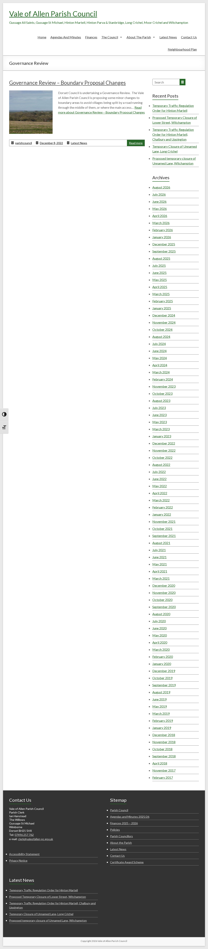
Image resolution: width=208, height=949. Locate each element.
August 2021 (161, 543)
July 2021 (159, 550)
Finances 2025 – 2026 (124, 823)
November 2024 (164, 322)
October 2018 (162, 749)
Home (42, 37)
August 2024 (161, 336)
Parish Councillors (121, 836)
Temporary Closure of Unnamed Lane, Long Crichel (41, 914)
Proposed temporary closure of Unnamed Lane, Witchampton (48, 920)
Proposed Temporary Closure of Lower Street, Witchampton (47, 896)
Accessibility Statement (24, 854)
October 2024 (162, 329)
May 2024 (159, 358)
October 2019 (162, 678)
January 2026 (161, 237)
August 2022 (161, 464)
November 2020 (164, 592)
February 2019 (162, 720)
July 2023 (159, 408)
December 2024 (163, 315)
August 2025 (161, 258)
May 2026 (159, 208)
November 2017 (164, 770)
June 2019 (159, 699)
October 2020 (162, 600)
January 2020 (161, 664)
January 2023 (161, 436)
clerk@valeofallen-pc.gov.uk (35, 839)
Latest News (168, 37)
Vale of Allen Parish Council (53, 13)
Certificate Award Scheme (127, 862)
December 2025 (163, 244)
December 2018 (163, 735)
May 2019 (159, 706)
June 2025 (159, 272)
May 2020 (159, 635)
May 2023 (159, 422)
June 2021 (159, 557)
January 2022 (161, 514)
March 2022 (161, 500)
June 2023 (159, 415)
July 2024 (159, 344)
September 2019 (164, 685)
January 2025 (161, 308)
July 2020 (159, 621)
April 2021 (159, 571)
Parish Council (119, 810)
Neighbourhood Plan (182, 49)
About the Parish (139, 37)
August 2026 (161, 187)
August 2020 (161, 614)
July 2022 (159, 472)
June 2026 (159, 201)
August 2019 (161, 692)
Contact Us (189, 37)
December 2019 (163, 671)
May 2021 (159, 564)
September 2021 (164, 536)
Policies (115, 829)
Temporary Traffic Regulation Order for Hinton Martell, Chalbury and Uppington (173, 134)
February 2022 (162, 507)
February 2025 (162, 301)
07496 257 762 (24, 834)
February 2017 (162, 777)
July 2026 (159, 194)
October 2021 (162, 528)
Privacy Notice (18, 860)
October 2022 (162, 457)
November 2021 (164, 521)
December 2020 (163, 585)
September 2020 (164, 607)
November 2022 (164, 450)
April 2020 (159, 642)
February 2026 (162, 230)
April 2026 (159, 216)
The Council (109, 37)
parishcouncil (23, 143)
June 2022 (159, 479)
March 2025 (161, 294)
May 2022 (159, 486)
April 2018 (159, 763)
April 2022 (159, 493)
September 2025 (164, 251)
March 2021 (161, 578)
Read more (136, 143)
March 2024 (161, 372)
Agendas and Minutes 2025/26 (129, 816)
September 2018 (164, 756)
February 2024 (162, 379)
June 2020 (159, 628)
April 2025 (159, 287)
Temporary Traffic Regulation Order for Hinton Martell (43, 890)
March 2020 (161, 649)
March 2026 (161, 223)
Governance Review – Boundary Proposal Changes (67, 82)
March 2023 (161, 429)
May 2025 (159, 280)
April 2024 (159, 365)
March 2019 (161, 713)
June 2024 (159, 351)
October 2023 (162, 393)
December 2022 (163, 443)
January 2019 (161, 728)
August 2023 (161, 400)
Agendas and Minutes (65, 37)
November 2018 (164, 742)
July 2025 (159, 265)
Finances (91, 37)
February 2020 (162, 656)
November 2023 (164, 386)
